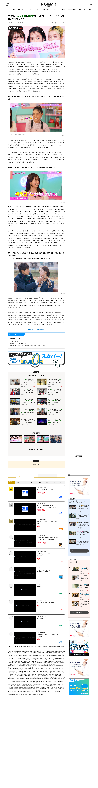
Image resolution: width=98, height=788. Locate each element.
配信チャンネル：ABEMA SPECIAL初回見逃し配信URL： (18, 344)
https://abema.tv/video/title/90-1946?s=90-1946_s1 (34, 345)
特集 (90, 9)
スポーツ (55, 9)
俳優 (14, 9)
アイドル (31, 9)
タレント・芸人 (72, 9)
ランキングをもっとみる (77, 612)
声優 (38, 9)
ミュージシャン (46, 9)
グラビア (63, 9)
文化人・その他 (82, 9)
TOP (8, 9)
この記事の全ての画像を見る (37, 330)
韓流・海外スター (22, 9)
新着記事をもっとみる (76, 551)
